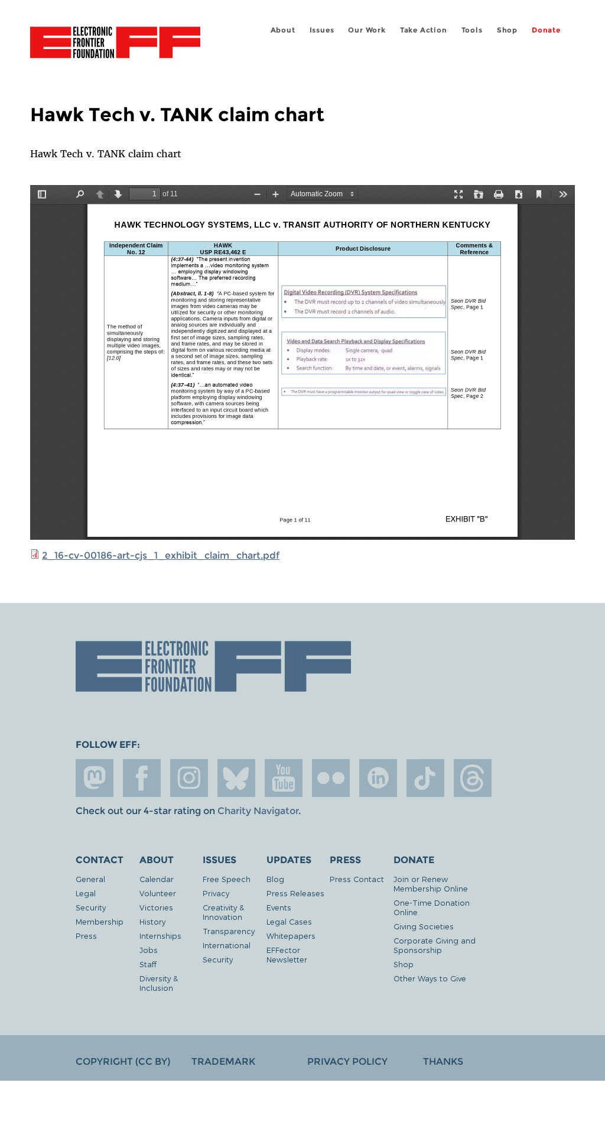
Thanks (443, 1061)
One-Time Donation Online (431, 907)
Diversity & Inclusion (158, 983)
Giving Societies (423, 926)
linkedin (378, 778)
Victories (156, 907)
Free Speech (227, 878)
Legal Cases (289, 921)
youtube (283, 778)
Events (278, 907)
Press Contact (357, 878)
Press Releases (295, 893)
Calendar (156, 878)
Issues (322, 29)
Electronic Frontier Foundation (115, 44)
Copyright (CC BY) (123, 1061)
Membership (99, 921)
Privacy (216, 893)
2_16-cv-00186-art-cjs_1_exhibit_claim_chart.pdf (160, 555)
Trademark (223, 1061)
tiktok (425, 778)
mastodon (94, 778)
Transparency (229, 930)
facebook (142, 778)
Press (86, 935)
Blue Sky (236, 778)
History (152, 921)
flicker (331, 778)
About (283, 29)
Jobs (148, 949)
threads (473, 778)
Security (91, 907)
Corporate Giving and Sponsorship (434, 945)
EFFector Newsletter (286, 954)
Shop (507, 29)
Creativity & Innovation (223, 912)
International (227, 945)
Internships (160, 935)
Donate (546, 29)
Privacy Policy (347, 1061)
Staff (148, 964)
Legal (86, 893)
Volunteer (157, 893)
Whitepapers (290, 935)
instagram (189, 778)
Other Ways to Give (429, 978)
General (90, 878)
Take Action (423, 29)
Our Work (366, 29)
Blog (275, 878)
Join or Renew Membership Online (430, 883)
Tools (472, 29)
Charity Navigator (257, 810)
